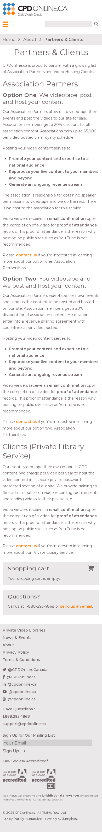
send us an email (76, 606)
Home (9, 39)
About (30, 39)
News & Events (17, 637)
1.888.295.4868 (16, 716)
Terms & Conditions (21, 659)
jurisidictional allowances (61, 795)
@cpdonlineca (22, 691)
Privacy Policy (16, 652)
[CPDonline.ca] (10, 9)
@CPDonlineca (21, 677)
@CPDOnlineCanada (27, 669)
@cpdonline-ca (22, 684)
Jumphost (70, 819)
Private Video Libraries (24, 630)
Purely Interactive (28, 819)
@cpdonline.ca (22, 699)
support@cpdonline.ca (24, 723)
